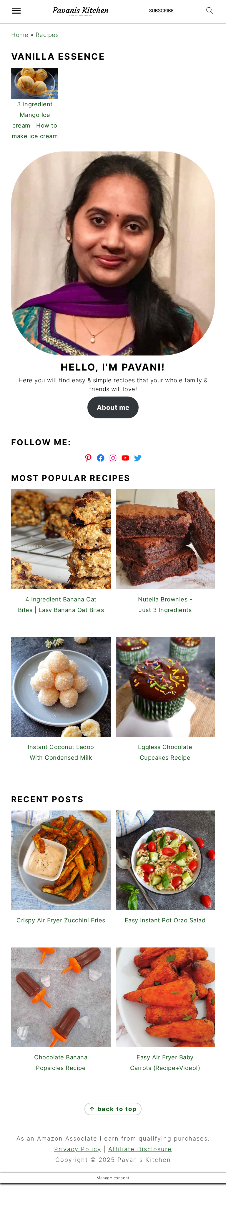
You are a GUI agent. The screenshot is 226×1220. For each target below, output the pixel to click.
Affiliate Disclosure (140, 1149)
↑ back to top (113, 1109)
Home (19, 34)
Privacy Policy (77, 1149)
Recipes (47, 34)
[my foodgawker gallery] (113, 778)
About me (113, 407)
